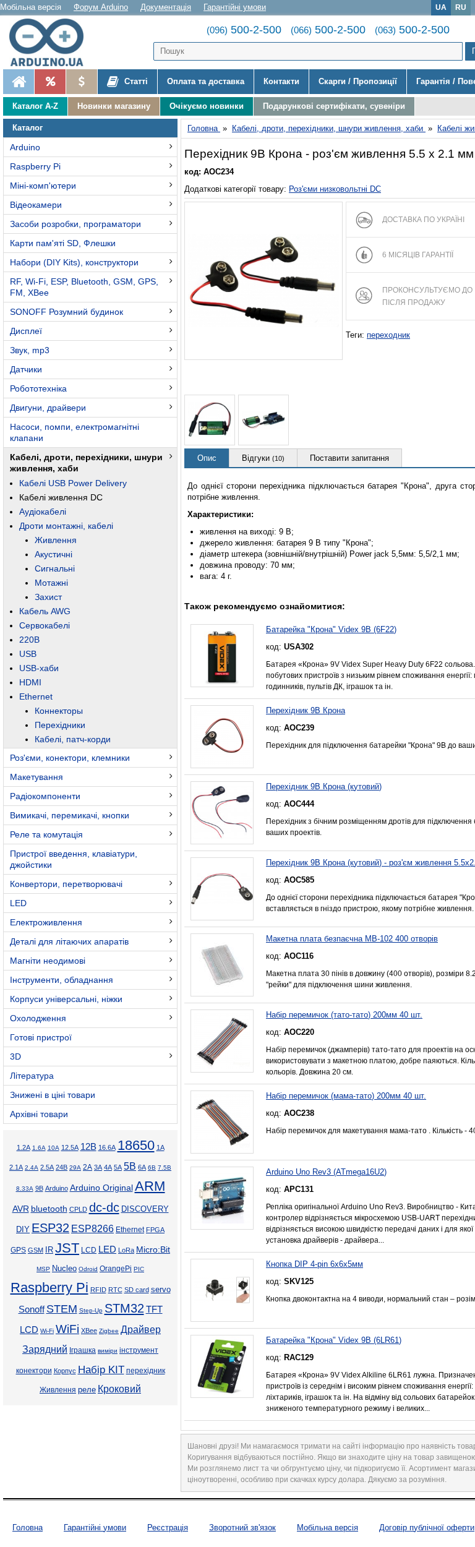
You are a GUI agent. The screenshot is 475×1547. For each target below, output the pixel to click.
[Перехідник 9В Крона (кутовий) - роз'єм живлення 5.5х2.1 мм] (222, 889)
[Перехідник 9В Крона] (222, 737)
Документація (165, 7)
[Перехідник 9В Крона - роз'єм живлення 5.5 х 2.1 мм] (263, 280)
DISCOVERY (145, 1209)
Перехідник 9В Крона (305, 710)
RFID (98, 1289)
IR (49, 1250)
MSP (43, 1269)
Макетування (36, 777)
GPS (18, 1250)
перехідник (145, 1370)
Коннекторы (59, 711)
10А (53, 1147)
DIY (23, 1229)
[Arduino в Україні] (52, 42)
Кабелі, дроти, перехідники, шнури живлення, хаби (86, 462)
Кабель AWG (45, 611)
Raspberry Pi (35, 166)
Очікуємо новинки (206, 106)
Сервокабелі (44, 625)
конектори (34, 1370)
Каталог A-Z (35, 106)
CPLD (78, 1209)
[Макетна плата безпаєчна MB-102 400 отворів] (222, 965)
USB (27, 654)
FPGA (155, 1229)
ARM (150, 1186)
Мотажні (51, 583)
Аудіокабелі (42, 511)
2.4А (31, 1167)
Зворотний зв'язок (242, 1527)
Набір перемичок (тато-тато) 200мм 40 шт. (344, 1014)
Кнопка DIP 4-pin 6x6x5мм (314, 1264)
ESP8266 (92, 1228)
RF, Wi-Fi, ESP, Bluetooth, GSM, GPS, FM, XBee (84, 287)
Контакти (281, 81)
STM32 (124, 1308)
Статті (135, 81)
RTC (115, 1289)
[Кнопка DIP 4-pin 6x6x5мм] (222, 1290)
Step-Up (91, 1310)
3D (15, 1056)
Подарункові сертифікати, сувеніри (334, 106)
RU (460, 7)
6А (142, 1167)
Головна (27, 1527)
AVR (20, 1209)
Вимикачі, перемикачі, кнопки (69, 815)
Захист (48, 597)
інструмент (138, 1350)
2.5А (47, 1167)
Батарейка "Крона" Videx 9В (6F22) (331, 629)
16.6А (107, 1147)
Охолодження (38, 1018)
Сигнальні (55, 568)
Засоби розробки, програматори (75, 224)
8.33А (24, 1188)
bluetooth (49, 1209)
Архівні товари (39, 1114)
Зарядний (44, 1349)
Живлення (56, 540)
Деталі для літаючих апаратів (69, 941)
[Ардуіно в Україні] (18, 81)
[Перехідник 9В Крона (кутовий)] (222, 813)
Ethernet (36, 696)
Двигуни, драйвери (48, 408)
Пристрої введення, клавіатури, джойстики (73, 859)
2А (87, 1167)
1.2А (23, 1147)
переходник (388, 335)
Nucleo (64, 1268)
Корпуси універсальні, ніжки (66, 999)
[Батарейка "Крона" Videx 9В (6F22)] (222, 656)
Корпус (65, 1370)
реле (87, 1389)
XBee (89, 1330)
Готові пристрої (41, 1037)
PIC (139, 1269)
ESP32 (50, 1228)
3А (98, 1167)
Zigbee (109, 1330)
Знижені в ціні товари (52, 1095)
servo (161, 1289)
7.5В (164, 1167)
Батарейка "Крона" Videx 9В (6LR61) (333, 1340)
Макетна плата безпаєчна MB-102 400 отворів (352, 938)
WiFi (67, 1328)
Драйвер (141, 1329)
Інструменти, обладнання (61, 980)
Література (32, 1076)
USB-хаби (39, 668)
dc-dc (104, 1207)
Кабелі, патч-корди (73, 739)
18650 (136, 1145)
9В (39, 1188)
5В (130, 1166)
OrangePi (116, 1268)
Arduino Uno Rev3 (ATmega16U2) (326, 1171)
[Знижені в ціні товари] (81, 81)
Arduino (25, 147)
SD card (136, 1289)
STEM (61, 1309)
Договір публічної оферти (426, 1527)
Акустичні (53, 554)
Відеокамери (36, 205)
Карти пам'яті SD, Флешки (63, 243)
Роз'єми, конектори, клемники (70, 758)
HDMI (30, 682)
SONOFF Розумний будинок (66, 312)
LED (18, 903)
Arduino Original (101, 1188)
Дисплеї (26, 331)
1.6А (39, 1147)
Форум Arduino (101, 7)
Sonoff (32, 1309)
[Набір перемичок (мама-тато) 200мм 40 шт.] (222, 1122)
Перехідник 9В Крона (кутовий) (324, 786)
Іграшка (82, 1350)
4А (108, 1167)
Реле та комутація (46, 834)
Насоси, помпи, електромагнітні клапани (74, 432)
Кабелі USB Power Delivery (73, 483)
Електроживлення (46, 922)
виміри (108, 1350)
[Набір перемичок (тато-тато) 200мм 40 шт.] (222, 1041)
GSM (35, 1250)
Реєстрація (167, 1527)
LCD (88, 1250)
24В (61, 1167)
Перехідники (60, 725)
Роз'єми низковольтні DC (335, 189)
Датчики (26, 369)
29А (75, 1167)
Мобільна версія (30, 7)
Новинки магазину (113, 106)
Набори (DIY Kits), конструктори (74, 262)
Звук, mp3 (29, 350)
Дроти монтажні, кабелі (66, 526)
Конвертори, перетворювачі (66, 884)
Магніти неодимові (47, 961)
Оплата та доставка (205, 81)
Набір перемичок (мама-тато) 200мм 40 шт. (346, 1095)
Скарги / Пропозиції (358, 81)
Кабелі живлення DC (61, 497)
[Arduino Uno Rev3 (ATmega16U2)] (222, 1198)
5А (118, 1167)
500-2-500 (244, 30)
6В (152, 1167)
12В (88, 1147)
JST (67, 1248)
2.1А (16, 1167)
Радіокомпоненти (45, 796)
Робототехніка (38, 388)
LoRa (126, 1250)
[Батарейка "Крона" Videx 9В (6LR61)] (222, 1366)
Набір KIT (101, 1369)
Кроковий (119, 1389)
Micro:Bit (153, 1249)
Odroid (88, 1269)
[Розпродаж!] (50, 81)
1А (160, 1147)
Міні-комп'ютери (43, 186)
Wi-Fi (47, 1330)
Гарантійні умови (234, 7)
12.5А (70, 1147)
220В (29, 640)
